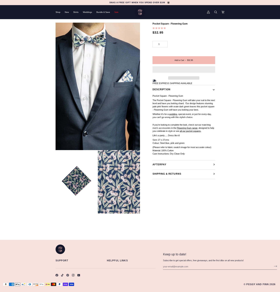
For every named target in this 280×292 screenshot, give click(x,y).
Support (62, 260)
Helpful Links (117, 260)
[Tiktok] (62, 275)
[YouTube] (78, 275)
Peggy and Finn (257, 284)
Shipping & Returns (167, 173)
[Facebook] (57, 275)
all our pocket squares (190, 131)
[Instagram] (73, 275)
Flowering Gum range (187, 128)
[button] (59, 12)
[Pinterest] (67, 275)
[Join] (274, 266)
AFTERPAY (160, 164)
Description (162, 89)
